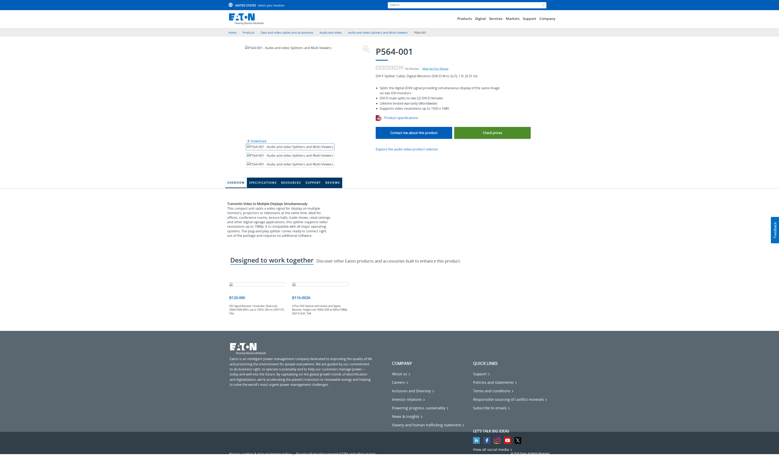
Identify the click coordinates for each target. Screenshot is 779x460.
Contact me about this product (414, 133)
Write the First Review (435, 68)
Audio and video (331, 32)
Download (258, 141)
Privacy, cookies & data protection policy (260, 454)
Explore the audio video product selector (407, 149)
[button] (492, 133)
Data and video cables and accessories (287, 32)
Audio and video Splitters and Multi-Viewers (378, 32)
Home (232, 32)
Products (249, 32)
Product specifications (400, 118)
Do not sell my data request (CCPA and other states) (336, 454)
